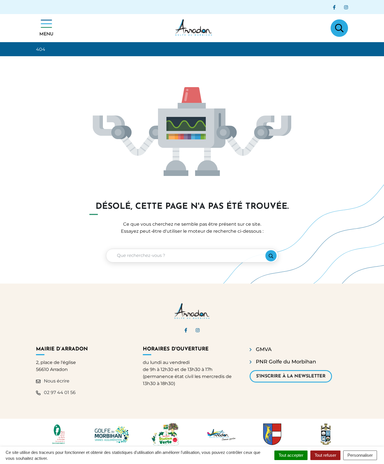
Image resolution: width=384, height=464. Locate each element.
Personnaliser (360, 455)
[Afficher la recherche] (339, 28)
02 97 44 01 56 (59, 392)
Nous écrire (56, 381)
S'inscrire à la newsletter (291, 376)
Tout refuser (325, 455)
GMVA (264, 349)
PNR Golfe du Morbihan (286, 362)
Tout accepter (291, 455)
